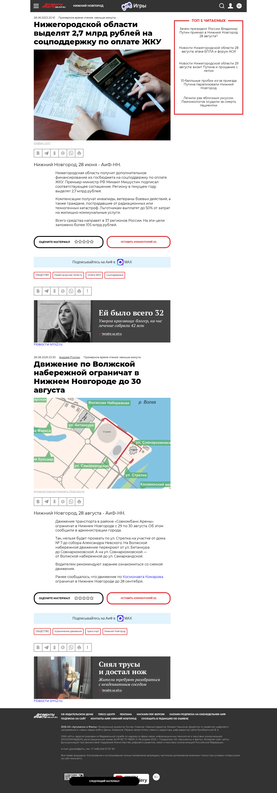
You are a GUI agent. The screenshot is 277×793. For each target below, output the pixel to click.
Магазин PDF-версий (150, 714)
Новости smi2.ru (48, 344)
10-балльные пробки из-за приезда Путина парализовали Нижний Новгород (209, 84)
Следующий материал (104, 781)
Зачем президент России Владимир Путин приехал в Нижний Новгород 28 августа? (208, 32)
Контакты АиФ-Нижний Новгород (113, 718)
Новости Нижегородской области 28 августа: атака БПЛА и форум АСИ (208, 49)
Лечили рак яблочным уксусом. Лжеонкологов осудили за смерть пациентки (208, 101)
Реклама (126, 714)
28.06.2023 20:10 (44, 17)
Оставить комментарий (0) (138, 242)
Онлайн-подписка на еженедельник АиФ (197, 714)
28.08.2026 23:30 (45, 357)
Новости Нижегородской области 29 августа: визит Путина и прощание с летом (208, 67)
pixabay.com (42, 143)
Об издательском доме (77, 714)
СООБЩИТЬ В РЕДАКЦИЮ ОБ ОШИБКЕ (164, 718)
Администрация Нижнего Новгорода (59, 491)
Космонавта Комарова (143, 577)
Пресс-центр (106, 714)
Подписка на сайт (73, 718)
